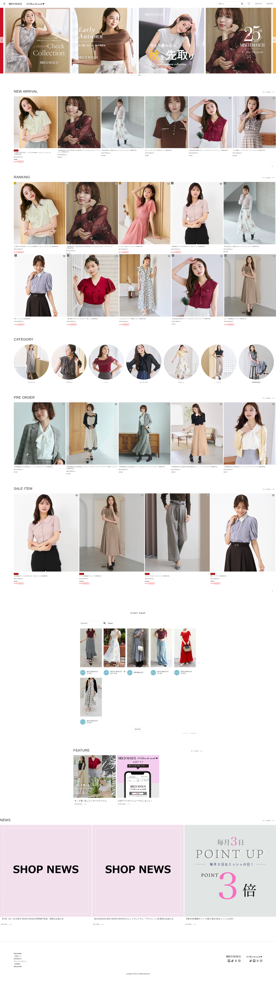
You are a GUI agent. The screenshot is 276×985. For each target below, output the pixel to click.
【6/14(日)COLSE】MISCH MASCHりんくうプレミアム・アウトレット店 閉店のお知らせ (133, 919)
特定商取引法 (18, 959)
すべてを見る (267, 92)
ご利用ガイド (18, 956)
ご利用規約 (17, 964)
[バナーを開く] (37, 40)
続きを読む (4, 924)
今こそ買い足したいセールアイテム (90, 801)
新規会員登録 (18, 953)
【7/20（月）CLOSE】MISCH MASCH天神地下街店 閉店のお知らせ (32, 919)
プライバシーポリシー (20, 961)
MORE (138, 729)
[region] (138, 40)
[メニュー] (4, 4)
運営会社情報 (18, 966)
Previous (258, 166)
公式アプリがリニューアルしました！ (135, 801)
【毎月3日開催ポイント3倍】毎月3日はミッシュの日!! (209, 919)
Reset (110, 623)
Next (272, 166)
